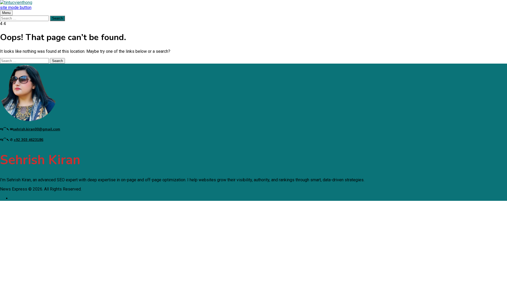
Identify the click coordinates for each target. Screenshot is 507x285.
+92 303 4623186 (28, 139)
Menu (6, 13)
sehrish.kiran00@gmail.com (36, 129)
